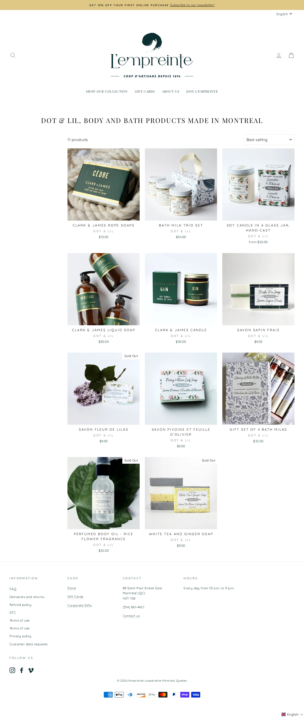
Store (71, 588)
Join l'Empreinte (202, 91)
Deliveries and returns (27, 597)
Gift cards (145, 91)
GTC (13, 612)
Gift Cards (75, 596)
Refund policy (20, 605)
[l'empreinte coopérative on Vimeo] (31, 670)
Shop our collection (107, 91)
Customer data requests (29, 644)
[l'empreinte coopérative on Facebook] (21, 670)
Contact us (131, 616)
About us (170, 91)
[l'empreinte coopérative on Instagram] (12, 670)
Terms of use (20, 620)
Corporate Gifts (79, 605)
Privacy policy (21, 636)
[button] (292, 714)
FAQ (13, 589)
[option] (152, 5)
